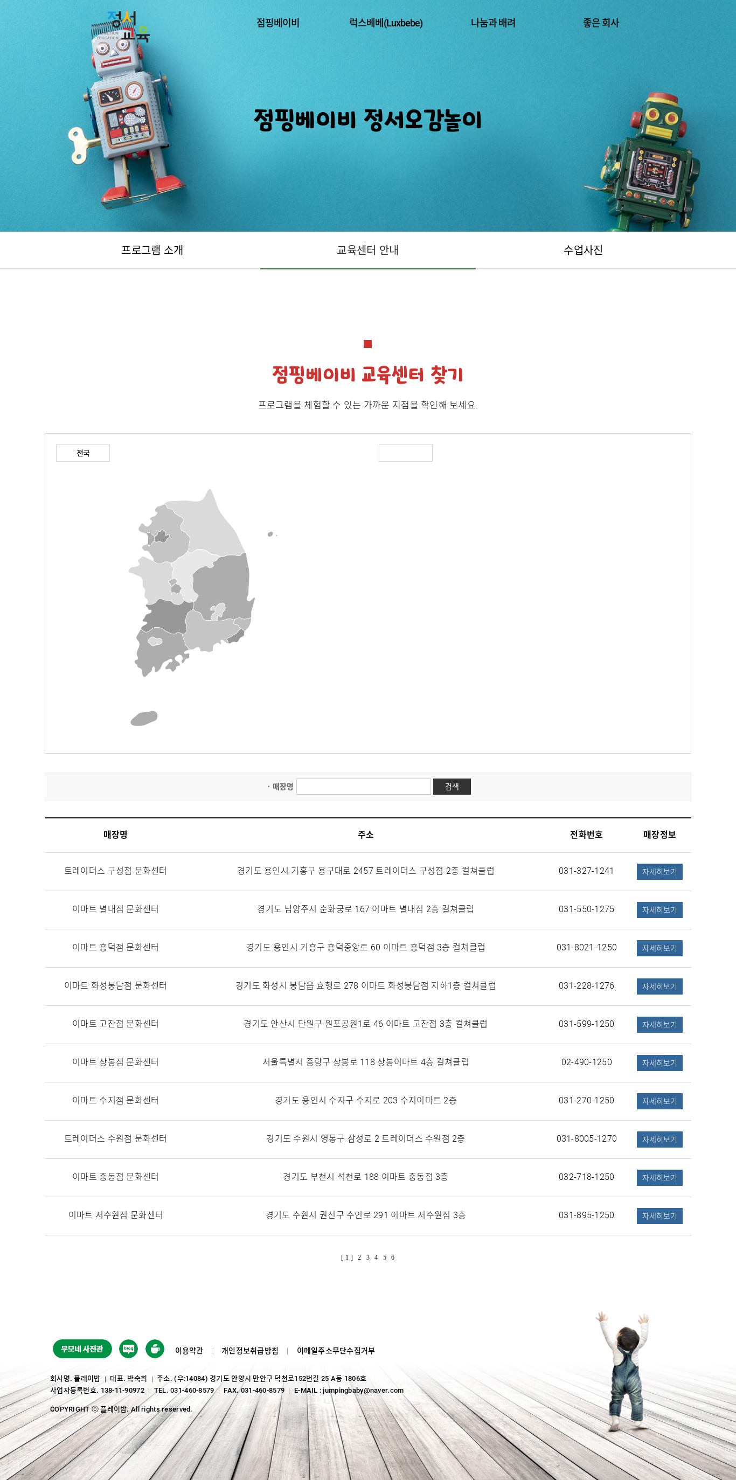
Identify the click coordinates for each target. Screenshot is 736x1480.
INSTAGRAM (154, 1350)
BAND (82, 1350)
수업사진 (583, 250)
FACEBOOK (128, 1350)
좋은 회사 (601, 23)
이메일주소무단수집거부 (336, 1350)
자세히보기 (659, 871)
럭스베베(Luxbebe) (385, 23)
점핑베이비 (278, 23)
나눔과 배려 (493, 23)
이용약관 (189, 1350)
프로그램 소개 (152, 250)
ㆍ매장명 (279, 786)
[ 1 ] (346, 1257)
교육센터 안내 (368, 250)
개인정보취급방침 (250, 1350)
